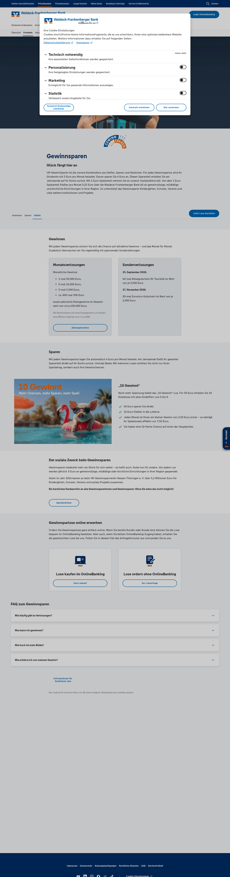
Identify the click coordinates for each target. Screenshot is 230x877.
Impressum (83, 42)
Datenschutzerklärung (57, 42)
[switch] (183, 67)
